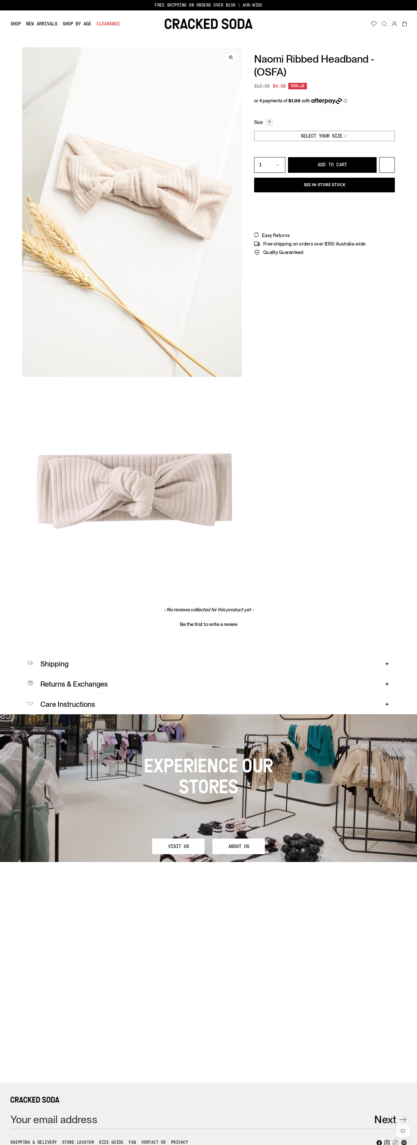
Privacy (179, 1142)
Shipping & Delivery (33, 1142)
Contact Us (153, 1142)
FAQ (132, 1142)
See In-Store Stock (324, 185)
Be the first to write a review (208, 624)
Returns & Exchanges (74, 684)
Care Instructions (67, 704)
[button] (15, 24)
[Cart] (404, 24)
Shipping (54, 664)
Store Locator (78, 1142)
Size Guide (111, 1142)
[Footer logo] (34, 1100)
